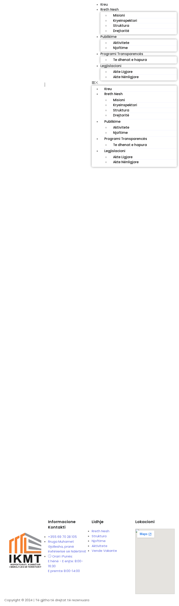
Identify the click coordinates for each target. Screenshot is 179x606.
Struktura (121, 25)
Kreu (108, 89)
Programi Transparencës (121, 54)
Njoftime (120, 47)
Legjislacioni (110, 66)
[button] (134, 83)
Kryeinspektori (125, 20)
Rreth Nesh (109, 9)
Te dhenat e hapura (130, 59)
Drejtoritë (121, 31)
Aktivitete (121, 42)
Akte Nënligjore (126, 77)
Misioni (119, 15)
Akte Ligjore (123, 71)
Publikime (108, 36)
